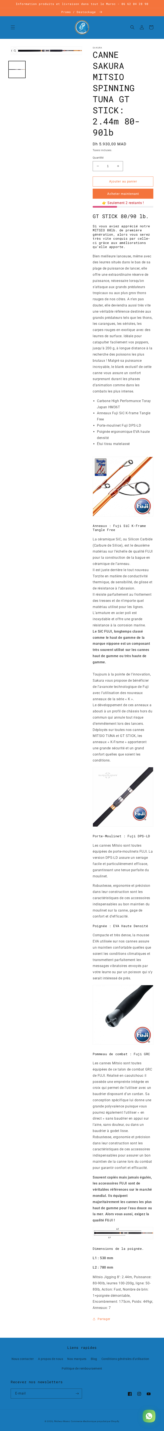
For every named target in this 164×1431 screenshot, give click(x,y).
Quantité (98, 157)
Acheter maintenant (123, 194)
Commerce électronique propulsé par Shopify (95, 1421)
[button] (13, 27)
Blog (94, 1359)
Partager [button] (104, 1319)
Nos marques (76, 1359)
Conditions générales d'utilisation (125, 1359)
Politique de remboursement (82, 1368)
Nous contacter (23, 1359)
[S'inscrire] (77, 1394)
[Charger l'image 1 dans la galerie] (17, 69)
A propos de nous (50, 1359)
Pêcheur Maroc (62, 1421)
